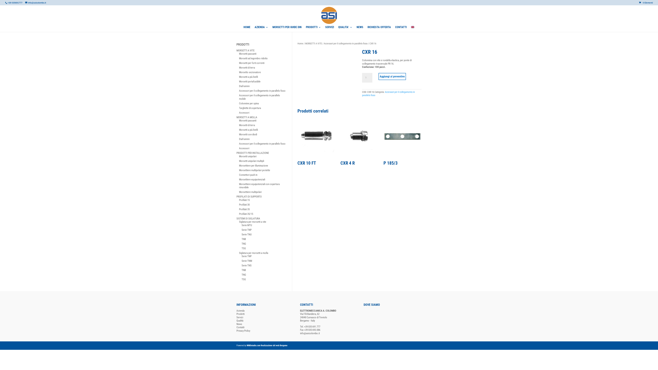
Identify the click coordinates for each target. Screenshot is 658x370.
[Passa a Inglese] (412, 29)
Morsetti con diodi (248, 134)
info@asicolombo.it (310, 333)
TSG (244, 248)
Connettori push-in (248, 174)
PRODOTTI (312, 27)
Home (300, 43)
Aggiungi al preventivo (392, 76)
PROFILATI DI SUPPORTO (249, 196)
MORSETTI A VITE (313, 43)
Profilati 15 (244, 200)
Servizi (239, 317)
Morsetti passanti (247, 53)
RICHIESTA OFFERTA (379, 27)
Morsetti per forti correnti (251, 63)
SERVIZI (329, 27)
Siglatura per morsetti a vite (252, 221)
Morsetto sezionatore (250, 72)
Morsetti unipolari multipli (251, 161)
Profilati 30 (244, 204)
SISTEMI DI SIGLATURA (248, 218)
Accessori (244, 112)
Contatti (240, 327)
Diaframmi (244, 86)
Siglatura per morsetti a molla (253, 253)
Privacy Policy (243, 330)
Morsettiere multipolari (250, 192)
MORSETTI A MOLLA (246, 117)
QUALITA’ (343, 27)
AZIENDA (260, 27)
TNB (244, 239)
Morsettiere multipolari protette (254, 170)
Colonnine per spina (249, 103)
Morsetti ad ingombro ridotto (253, 58)
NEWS (360, 27)
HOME (246, 27)
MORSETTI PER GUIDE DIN (287, 27)
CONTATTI (401, 27)
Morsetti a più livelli (248, 76)
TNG (244, 243)
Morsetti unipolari (248, 156)
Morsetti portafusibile (249, 81)
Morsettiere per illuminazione (253, 165)
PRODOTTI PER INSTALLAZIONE (252, 153)
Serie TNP (247, 229)
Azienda (240, 310)
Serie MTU (247, 225)
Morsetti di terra (247, 67)
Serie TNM (247, 260)
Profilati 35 (244, 209)
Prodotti (240, 314)
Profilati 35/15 (246, 213)
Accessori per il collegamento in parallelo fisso (346, 43)
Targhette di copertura (250, 108)
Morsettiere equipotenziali (252, 179)
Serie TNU (247, 234)
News (239, 324)
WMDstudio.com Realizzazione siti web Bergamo (267, 345)
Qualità (239, 320)
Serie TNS (247, 265)
